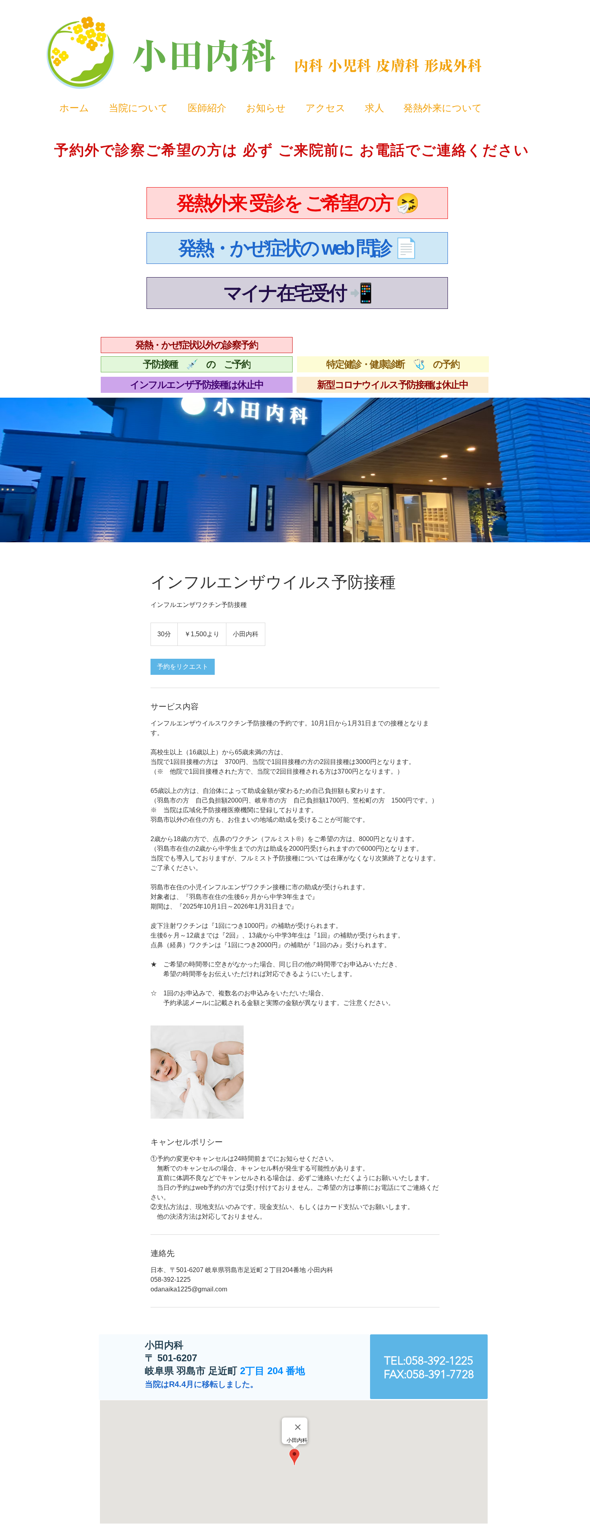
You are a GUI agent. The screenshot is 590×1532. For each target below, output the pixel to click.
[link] (183, 667)
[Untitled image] (197, 1072)
